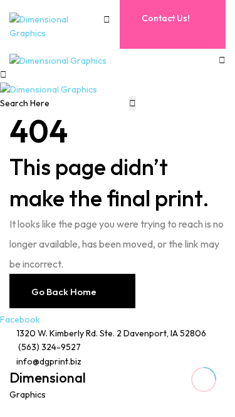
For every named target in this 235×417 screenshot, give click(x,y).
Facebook (20, 319)
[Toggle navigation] (111, 36)
